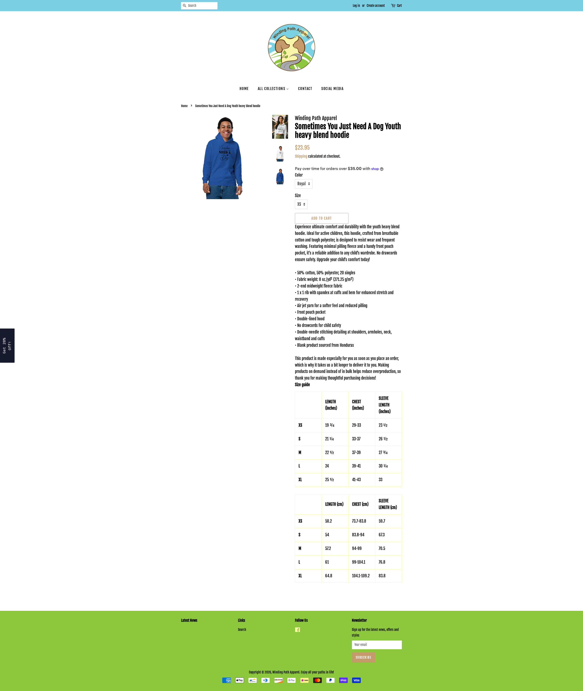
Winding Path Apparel (285, 672)
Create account (376, 6)
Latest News (189, 620)
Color (299, 175)
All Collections (272, 88)
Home (244, 88)
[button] (7, 346)
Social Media (332, 88)
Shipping (301, 156)
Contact (305, 88)
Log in (356, 6)
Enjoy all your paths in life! (317, 672)
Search (242, 629)
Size (298, 195)
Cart (399, 6)
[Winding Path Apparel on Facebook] (297, 630)
